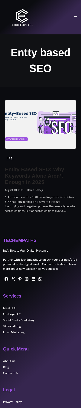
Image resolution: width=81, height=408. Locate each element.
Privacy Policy (12, 401)
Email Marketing (13, 332)
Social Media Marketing (18, 320)
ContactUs (10, 373)
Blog (9, 158)
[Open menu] (75, 17)
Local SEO (9, 308)
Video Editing (12, 326)
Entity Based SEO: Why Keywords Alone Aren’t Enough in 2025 (34, 175)
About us (9, 361)
